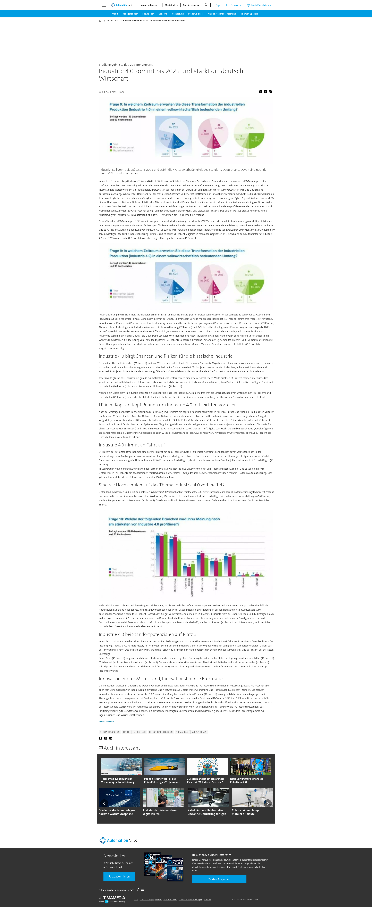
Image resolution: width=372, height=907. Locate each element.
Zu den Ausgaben (219, 879)
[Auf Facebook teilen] (261, 92)
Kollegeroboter (130, 13)
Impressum (157, 899)
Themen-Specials (249, 13)
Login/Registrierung (261, 5)
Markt (115, 13)
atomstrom (182, 732)
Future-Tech (148, 13)
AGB (136, 899)
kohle (126, 732)
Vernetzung (178, 13)
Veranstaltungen (149, 5)
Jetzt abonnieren (119, 876)
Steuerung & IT (195, 13)
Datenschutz (145, 899)
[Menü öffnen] (104, 5)
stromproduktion (110, 732)
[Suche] (206, 5)
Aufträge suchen (191, 5)
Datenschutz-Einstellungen (190, 899)
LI (143, 889)
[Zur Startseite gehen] (122, 5)
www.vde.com (106, 721)
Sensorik (163, 13)
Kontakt (207, 899)
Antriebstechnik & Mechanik (222, 13)
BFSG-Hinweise (170, 899)
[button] (104, 803)
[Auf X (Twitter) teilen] (266, 92)
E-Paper (217, 5)
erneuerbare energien (160, 732)
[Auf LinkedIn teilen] (271, 92)
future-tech (139, 732)
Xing (138, 889)
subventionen (199, 732)
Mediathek (170, 5)
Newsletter (237, 5)
